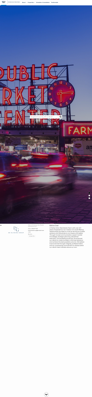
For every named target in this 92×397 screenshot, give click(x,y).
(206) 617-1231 (34, 228)
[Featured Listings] (89, 195)
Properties (31, 3)
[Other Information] (89, 198)
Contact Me (32, 236)
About (24, 3)
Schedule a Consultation (43, 2)
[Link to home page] (3, 2)
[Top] (89, 193)
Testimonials (54, 2)
